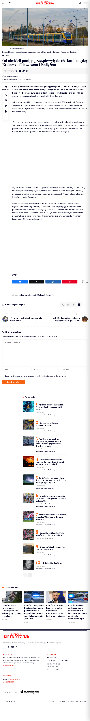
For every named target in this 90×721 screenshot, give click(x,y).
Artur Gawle (49, 504)
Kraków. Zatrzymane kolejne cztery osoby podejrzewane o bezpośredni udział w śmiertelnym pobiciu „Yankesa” (33, 612)
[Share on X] (16, 71)
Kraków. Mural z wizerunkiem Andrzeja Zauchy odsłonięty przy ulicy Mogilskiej (11, 610)
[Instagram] (16, 647)
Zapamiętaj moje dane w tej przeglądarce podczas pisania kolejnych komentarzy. (35, 376)
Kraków (5, 56)
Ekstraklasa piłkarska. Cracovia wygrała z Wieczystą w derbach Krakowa (51, 516)
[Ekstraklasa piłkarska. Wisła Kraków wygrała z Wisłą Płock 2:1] (28, 534)
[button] (4, 2)
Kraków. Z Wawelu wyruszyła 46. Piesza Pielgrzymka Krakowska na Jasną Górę (51, 498)
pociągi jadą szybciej (40, 295)
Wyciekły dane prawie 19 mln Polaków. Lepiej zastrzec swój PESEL (50, 406)
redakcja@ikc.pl (8, 665)
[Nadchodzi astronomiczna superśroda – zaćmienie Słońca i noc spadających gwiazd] (28, 461)
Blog (10, 52)
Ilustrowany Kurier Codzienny (45, 415)
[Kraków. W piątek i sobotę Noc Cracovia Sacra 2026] (28, 548)
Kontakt (83, 701)
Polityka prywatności (68, 701)
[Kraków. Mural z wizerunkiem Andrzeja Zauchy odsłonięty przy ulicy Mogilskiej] (12, 597)
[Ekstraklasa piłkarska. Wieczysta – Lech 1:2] (28, 425)
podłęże (52, 295)
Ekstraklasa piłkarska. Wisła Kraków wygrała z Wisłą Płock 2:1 (50, 534)
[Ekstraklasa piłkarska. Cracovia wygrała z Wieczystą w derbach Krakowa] (28, 516)
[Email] (20, 71)
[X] (8, 647)
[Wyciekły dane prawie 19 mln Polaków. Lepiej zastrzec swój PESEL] (28, 406)
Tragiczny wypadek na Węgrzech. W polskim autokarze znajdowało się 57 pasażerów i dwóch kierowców (50, 442)
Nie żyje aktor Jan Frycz (52, 563)
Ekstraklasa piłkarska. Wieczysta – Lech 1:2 (47, 424)
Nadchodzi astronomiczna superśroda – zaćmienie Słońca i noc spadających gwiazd (50, 461)
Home (4, 52)
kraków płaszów (25, 295)
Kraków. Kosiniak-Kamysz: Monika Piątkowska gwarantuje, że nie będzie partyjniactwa (55, 610)
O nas (54, 701)
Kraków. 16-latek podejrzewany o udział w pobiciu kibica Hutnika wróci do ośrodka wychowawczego (77, 612)
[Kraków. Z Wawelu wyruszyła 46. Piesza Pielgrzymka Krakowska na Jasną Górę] (28, 498)
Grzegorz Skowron (11, 76)
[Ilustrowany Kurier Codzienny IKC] (45, 2)
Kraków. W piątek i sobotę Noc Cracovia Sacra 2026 (50, 548)
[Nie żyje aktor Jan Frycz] (28, 565)
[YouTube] (12, 647)
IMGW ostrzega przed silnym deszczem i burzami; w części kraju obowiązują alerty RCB (51, 480)
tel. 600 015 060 (8, 682)
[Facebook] (4, 647)
